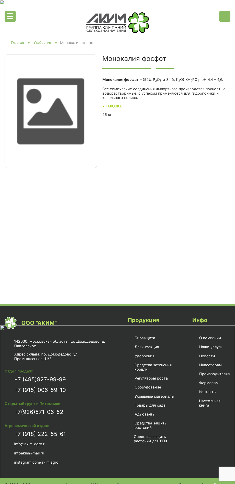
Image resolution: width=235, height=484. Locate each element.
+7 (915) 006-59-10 (40, 390)
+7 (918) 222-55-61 (40, 434)
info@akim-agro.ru (30, 444)
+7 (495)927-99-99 (40, 379)
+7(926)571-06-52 (38, 412)
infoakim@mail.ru (29, 453)
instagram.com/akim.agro (36, 462)
